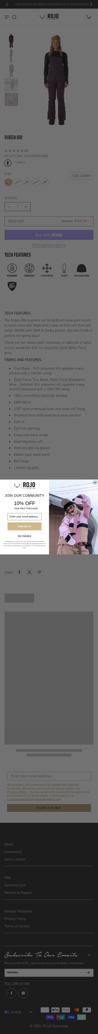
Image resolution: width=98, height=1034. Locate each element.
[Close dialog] (95, 483)
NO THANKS (24, 536)
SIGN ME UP (24, 526)
